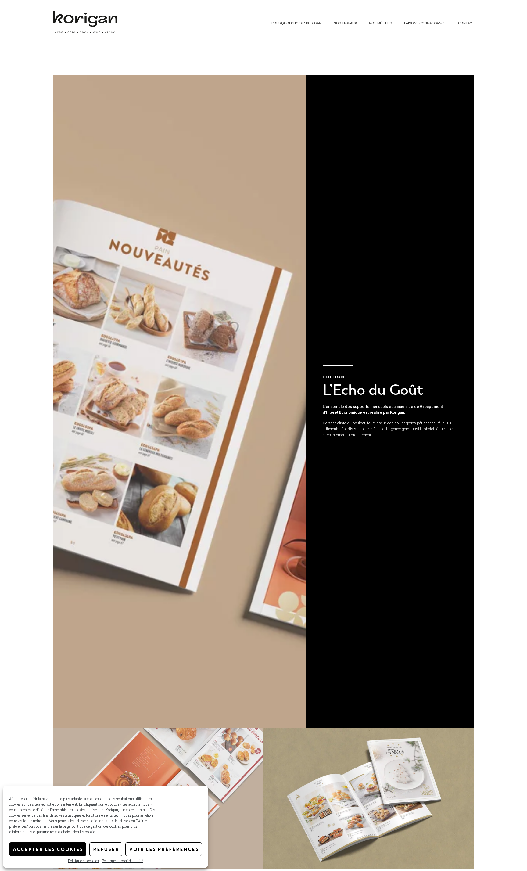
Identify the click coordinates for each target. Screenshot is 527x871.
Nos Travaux (345, 23)
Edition (333, 376)
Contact (466, 23)
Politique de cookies (83, 861)
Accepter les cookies (48, 849)
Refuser (106, 849)
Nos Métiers (380, 23)
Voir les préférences (164, 849)
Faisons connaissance (425, 23)
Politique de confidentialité (122, 861)
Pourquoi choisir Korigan (296, 23)
